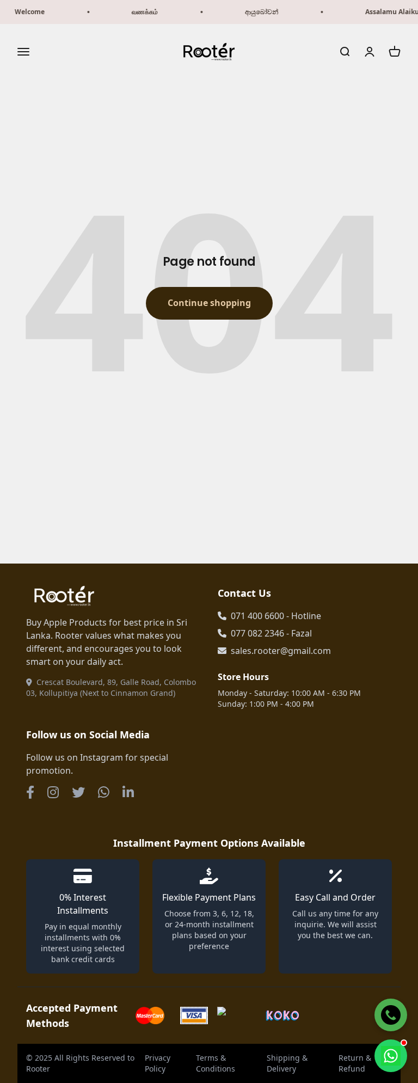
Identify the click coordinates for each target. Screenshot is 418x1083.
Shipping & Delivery (287, 1063)
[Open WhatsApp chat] (390, 1055)
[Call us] (390, 1015)
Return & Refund (355, 1063)
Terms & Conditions (215, 1063)
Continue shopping (209, 303)
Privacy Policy (157, 1063)
